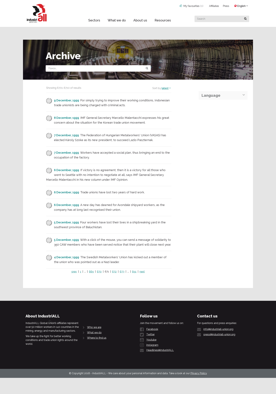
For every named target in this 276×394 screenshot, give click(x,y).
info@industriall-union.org (218, 329)
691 (134, 271)
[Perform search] (245, 19)
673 (122, 271)
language (210, 95)
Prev (74, 271)
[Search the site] (147, 68)
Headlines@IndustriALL (160, 350)
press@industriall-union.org (219, 334)
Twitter (150, 334)
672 (114, 271)
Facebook (152, 329)
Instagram (152, 345)
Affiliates (214, 6)
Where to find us (96, 337)
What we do (94, 332)
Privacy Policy (198, 373)
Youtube (151, 339)
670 (99, 271)
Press (226, 6)
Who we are (94, 327)
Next (142, 271)
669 (91, 271)
